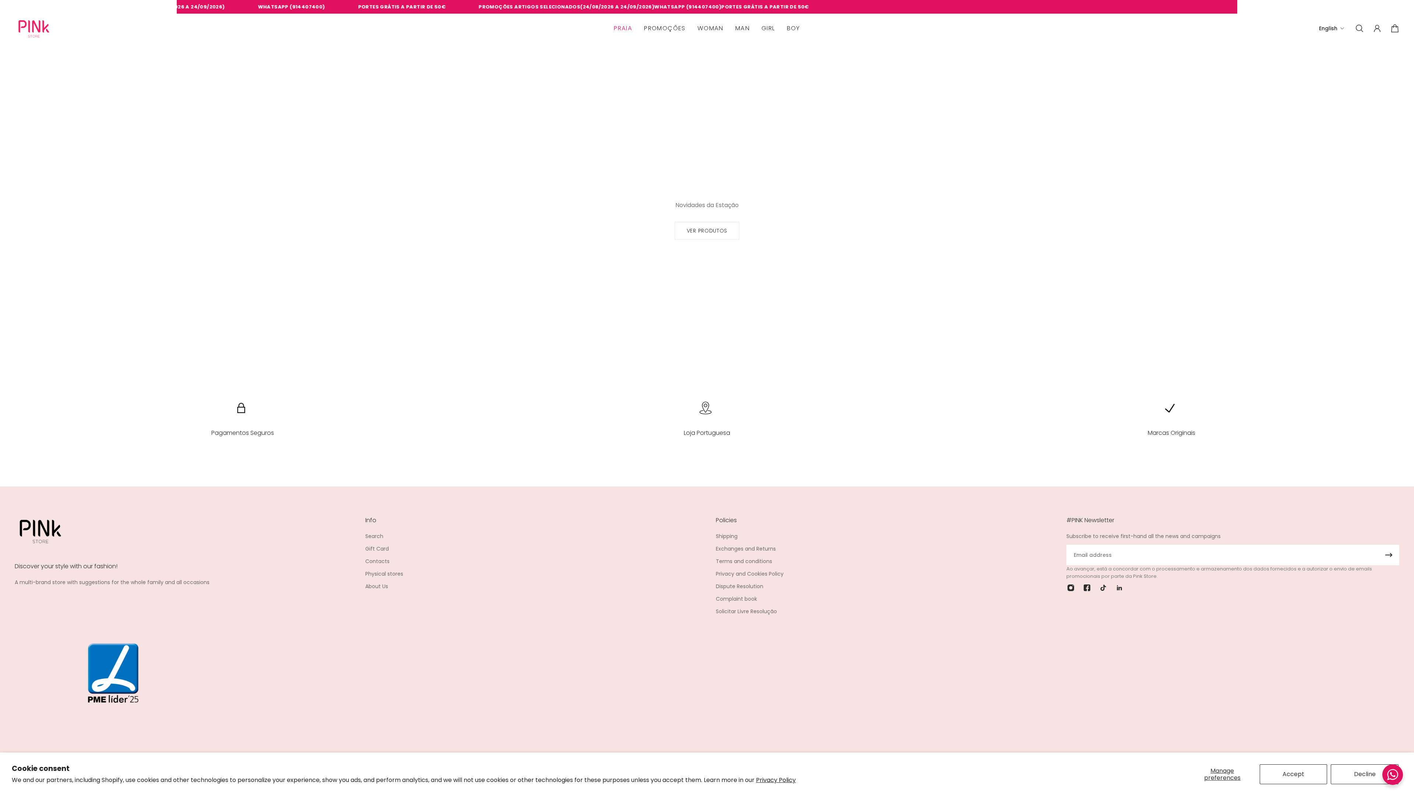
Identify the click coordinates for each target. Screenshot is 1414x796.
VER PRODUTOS (707, 230)
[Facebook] (1087, 588)
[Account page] (1377, 28)
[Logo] (34, 28)
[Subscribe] (1389, 555)
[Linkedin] (1119, 588)
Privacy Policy (776, 780)
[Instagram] (1071, 588)
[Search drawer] (1359, 28)
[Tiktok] (1103, 588)
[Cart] (1395, 28)
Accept (1293, 774)
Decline (1365, 774)
